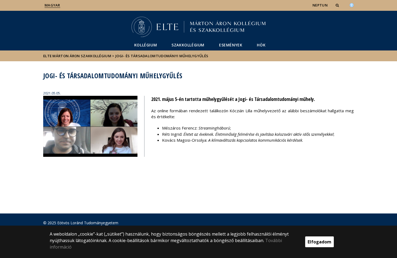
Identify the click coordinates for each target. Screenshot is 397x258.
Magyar (52, 5)
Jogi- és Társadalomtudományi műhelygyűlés (161, 55)
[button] (338, 5)
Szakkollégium (187, 44)
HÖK (261, 44)
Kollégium (145, 44)
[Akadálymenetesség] (351, 4)
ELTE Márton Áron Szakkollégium (77, 55)
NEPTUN (320, 5)
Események (230, 44)
